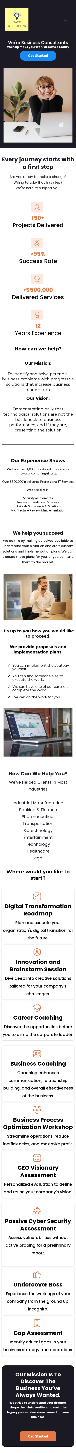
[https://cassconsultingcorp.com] (16, 19)
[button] (65, 19)
